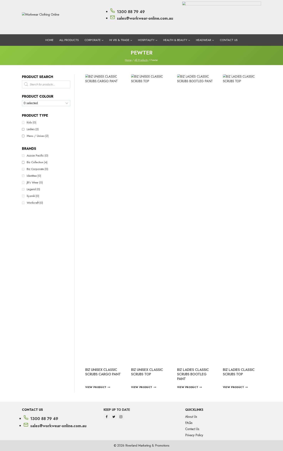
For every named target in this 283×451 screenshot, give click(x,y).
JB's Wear (35, 182)
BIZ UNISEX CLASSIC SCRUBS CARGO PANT (103, 372)
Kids (31, 122)
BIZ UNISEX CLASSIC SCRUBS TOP (147, 372)
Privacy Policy (194, 435)
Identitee (34, 176)
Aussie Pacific (37, 155)
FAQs (189, 423)
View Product (95, 387)
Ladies (33, 129)
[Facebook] (107, 417)
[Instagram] (121, 417)
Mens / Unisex (38, 136)
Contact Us (229, 40)
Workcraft (35, 203)
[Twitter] (114, 417)
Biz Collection (37, 162)
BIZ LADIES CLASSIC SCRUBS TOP (239, 372)
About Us (191, 416)
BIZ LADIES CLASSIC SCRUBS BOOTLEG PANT (193, 374)
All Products (69, 40)
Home (49, 40)
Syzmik (33, 196)
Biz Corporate (37, 169)
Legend (33, 189)
